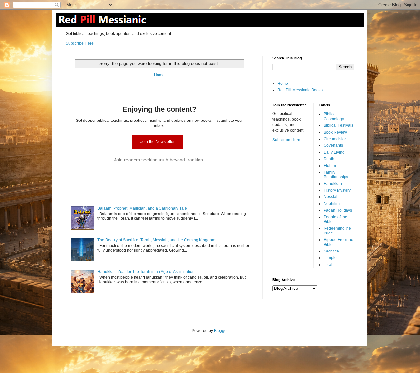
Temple (330, 257)
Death (329, 159)
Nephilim (332, 203)
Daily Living (334, 152)
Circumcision (335, 139)
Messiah (331, 197)
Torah (329, 264)
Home (159, 75)
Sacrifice (331, 251)
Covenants (333, 145)
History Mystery (337, 190)
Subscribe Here (80, 43)
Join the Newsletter (157, 142)
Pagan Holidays (338, 210)
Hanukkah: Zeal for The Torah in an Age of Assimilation (146, 272)
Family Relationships (336, 174)
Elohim (330, 165)
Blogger (221, 330)
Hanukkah (333, 183)
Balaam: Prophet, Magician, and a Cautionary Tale (142, 208)
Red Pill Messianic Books (300, 90)
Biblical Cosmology (334, 116)
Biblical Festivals (338, 125)
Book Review (335, 132)
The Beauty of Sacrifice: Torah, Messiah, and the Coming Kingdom (156, 240)
